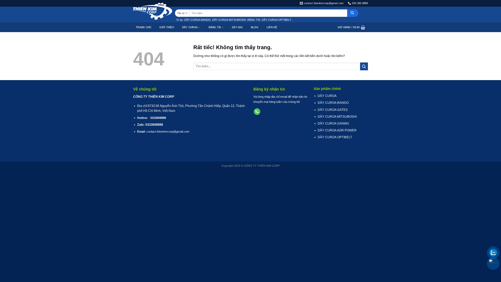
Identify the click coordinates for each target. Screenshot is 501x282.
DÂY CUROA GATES (333, 109)
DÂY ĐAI (237, 27)
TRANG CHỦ (143, 27)
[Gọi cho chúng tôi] (257, 111)
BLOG (254, 27)
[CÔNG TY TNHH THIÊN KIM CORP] (152, 11)
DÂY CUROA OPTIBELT (335, 137)
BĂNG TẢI (215, 27)
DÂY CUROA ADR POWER (337, 130)
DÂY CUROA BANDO (333, 102)
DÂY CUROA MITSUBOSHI (337, 116)
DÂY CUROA (190, 27)
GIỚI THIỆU (166, 27)
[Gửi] (352, 13)
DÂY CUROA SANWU (333, 123)
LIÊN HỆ (272, 27)
